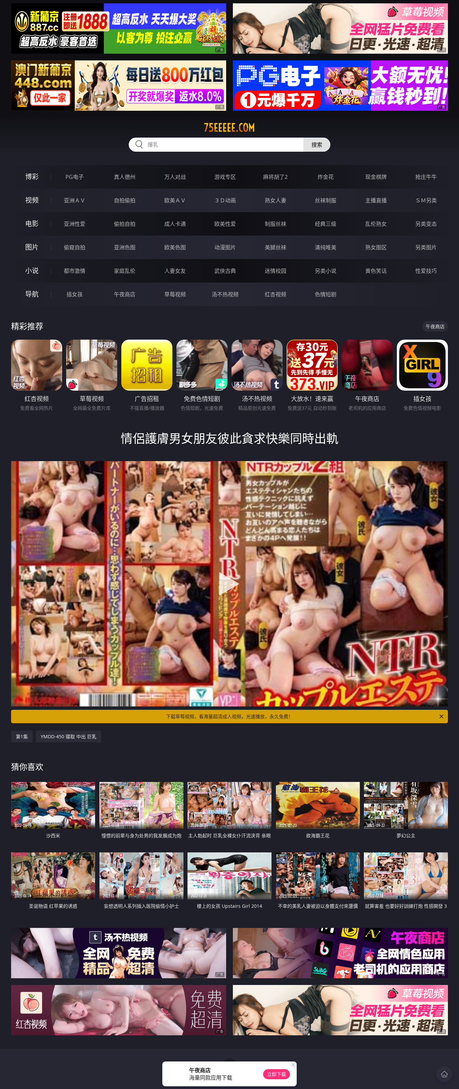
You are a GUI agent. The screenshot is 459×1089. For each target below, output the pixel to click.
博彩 (32, 176)
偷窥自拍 (74, 247)
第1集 (22, 736)
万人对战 (175, 177)
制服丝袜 (275, 224)
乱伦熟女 (376, 224)
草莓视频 (175, 294)
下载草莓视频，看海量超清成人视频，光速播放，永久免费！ (229, 716)
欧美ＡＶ (175, 200)
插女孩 (75, 294)
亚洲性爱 (74, 224)
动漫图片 (225, 247)
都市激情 (74, 271)
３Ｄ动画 (225, 200)
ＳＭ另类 (426, 200)
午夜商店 (124, 294)
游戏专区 (225, 177)
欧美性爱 (225, 224)
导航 (32, 294)
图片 (32, 247)
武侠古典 (225, 271)
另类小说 (325, 271)
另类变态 (426, 224)
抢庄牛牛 (426, 177)
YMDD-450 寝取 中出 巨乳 (68, 736)
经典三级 (325, 224)
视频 (32, 200)
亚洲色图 (124, 247)
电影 (32, 223)
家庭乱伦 (124, 271)
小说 (32, 270)
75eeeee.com (229, 127)
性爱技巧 (426, 271)
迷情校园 (275, 271)
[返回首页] (444, 1074)
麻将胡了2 (275, 177)
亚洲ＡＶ (74, 200)
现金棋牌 (376, 177)
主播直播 (376, 200)
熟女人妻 (275, 200)
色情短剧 (325, 294)
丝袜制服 (325, 200)
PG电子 (75, 177)
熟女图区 (376, 247)
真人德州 (124, 177)
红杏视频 (275, 294)
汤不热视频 (225, 294)
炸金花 (326, 177)
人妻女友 (175, 271)
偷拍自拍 (124, 224)
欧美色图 (175, 247)
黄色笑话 (376, 271)
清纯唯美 (325, 247)
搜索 (316, 144)
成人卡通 (175, 224)
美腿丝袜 (275, 247)
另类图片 (426, 247)
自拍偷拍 (124, 200)
